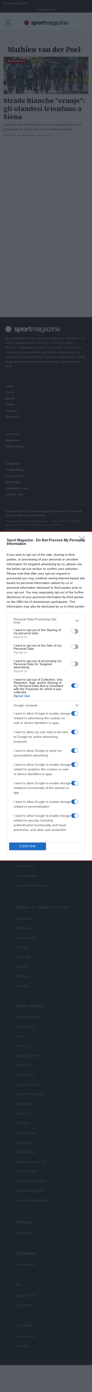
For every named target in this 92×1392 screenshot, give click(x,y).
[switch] (74, 631)
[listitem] (46, 621)
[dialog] (46, 696)
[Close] (83, 540)
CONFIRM (27, 846)
